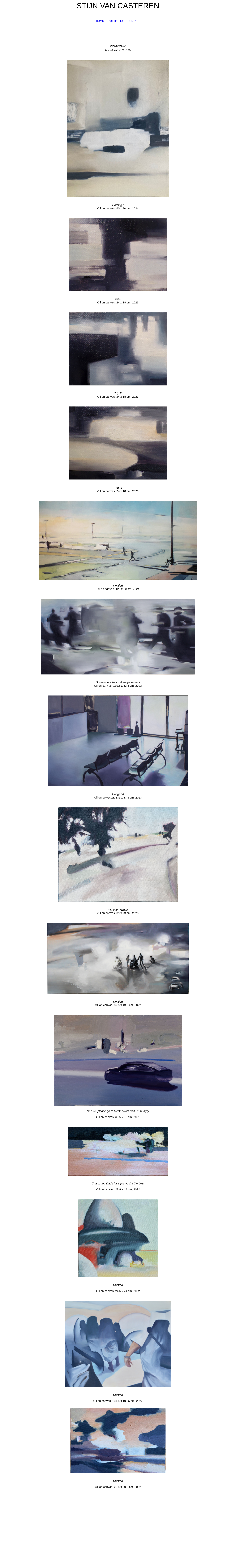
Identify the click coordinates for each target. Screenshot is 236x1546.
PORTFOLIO (116, 21)
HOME (100, 21)
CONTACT (134, 21)
